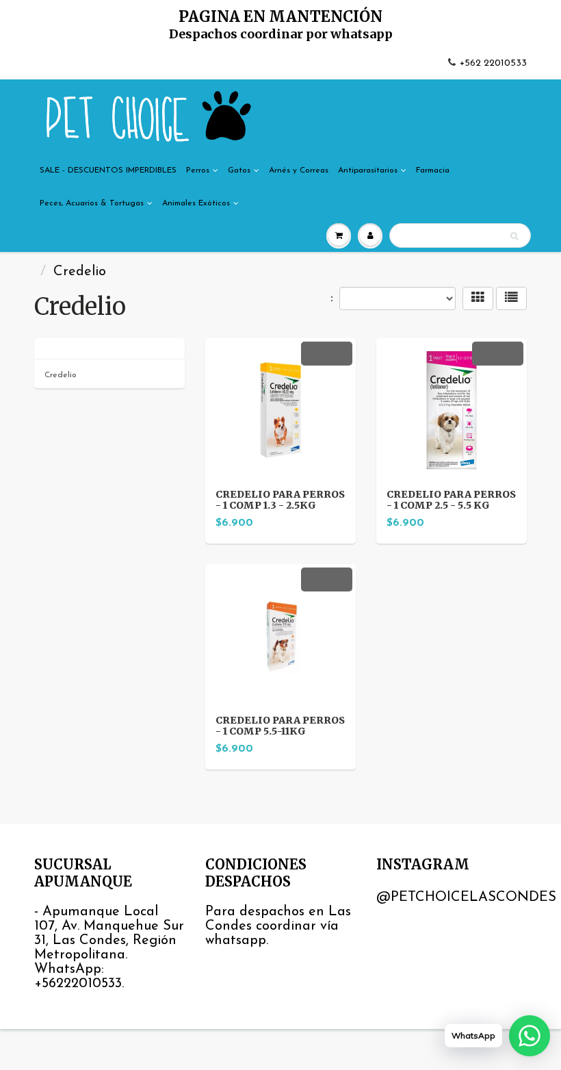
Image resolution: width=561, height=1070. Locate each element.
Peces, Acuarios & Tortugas (92, 203)
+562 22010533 (493, 63)
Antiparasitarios (367, 170)
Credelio (60, 375)
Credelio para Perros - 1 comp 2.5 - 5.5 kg (451, 499)
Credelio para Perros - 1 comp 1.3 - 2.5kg (280, 499)
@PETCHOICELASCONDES (466, 897)
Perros (197, 170)
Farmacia (432, 170)
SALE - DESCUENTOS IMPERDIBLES (108, 170)
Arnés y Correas (298, 170)
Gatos (239, 170)
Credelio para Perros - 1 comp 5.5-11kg (280, 725)
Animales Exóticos (196, 203)
